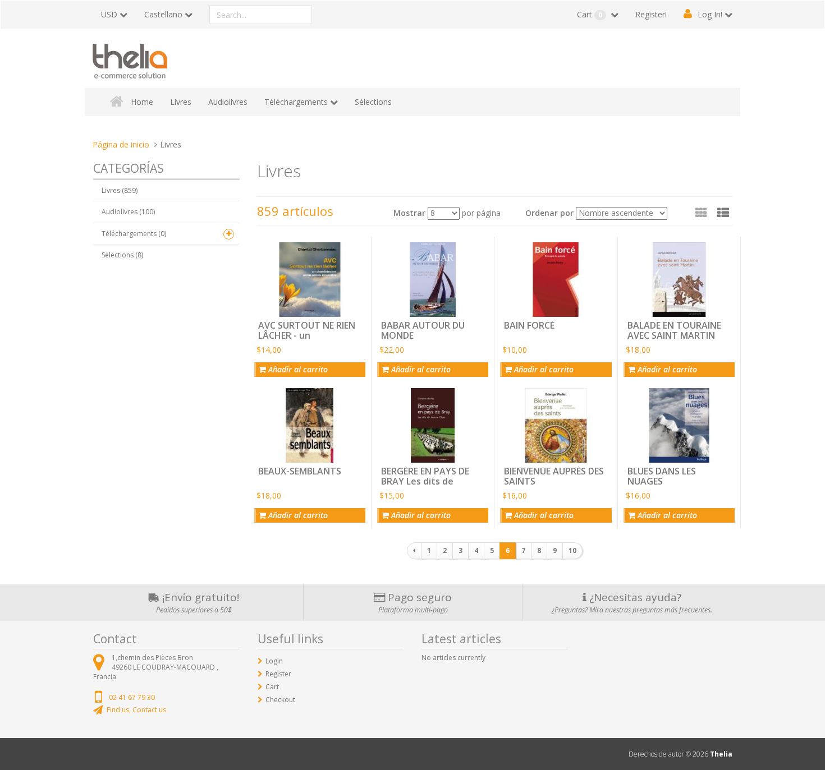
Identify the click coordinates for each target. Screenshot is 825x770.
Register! (651, 14)
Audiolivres (227, 101)
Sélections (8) (122, 255)
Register (278, 674)
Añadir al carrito (297, 369)
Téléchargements (296, 101)
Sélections (373, 101)
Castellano (163, 14)
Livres (180, 101)
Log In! (710, 14)
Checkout (280, 699)
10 (572, 550)
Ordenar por (549, 213)
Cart (589, 14)
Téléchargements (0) (134, 233)
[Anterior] (414, 550)
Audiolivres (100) (128, 211)
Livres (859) (120, 190)
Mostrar (409, 213)
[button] (723, 212)
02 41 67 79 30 (132, 697)
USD (109, 14)
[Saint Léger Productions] (130, 59)
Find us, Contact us (136, 709)
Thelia (721, 754)
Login (274, 661)
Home (142, 101)
